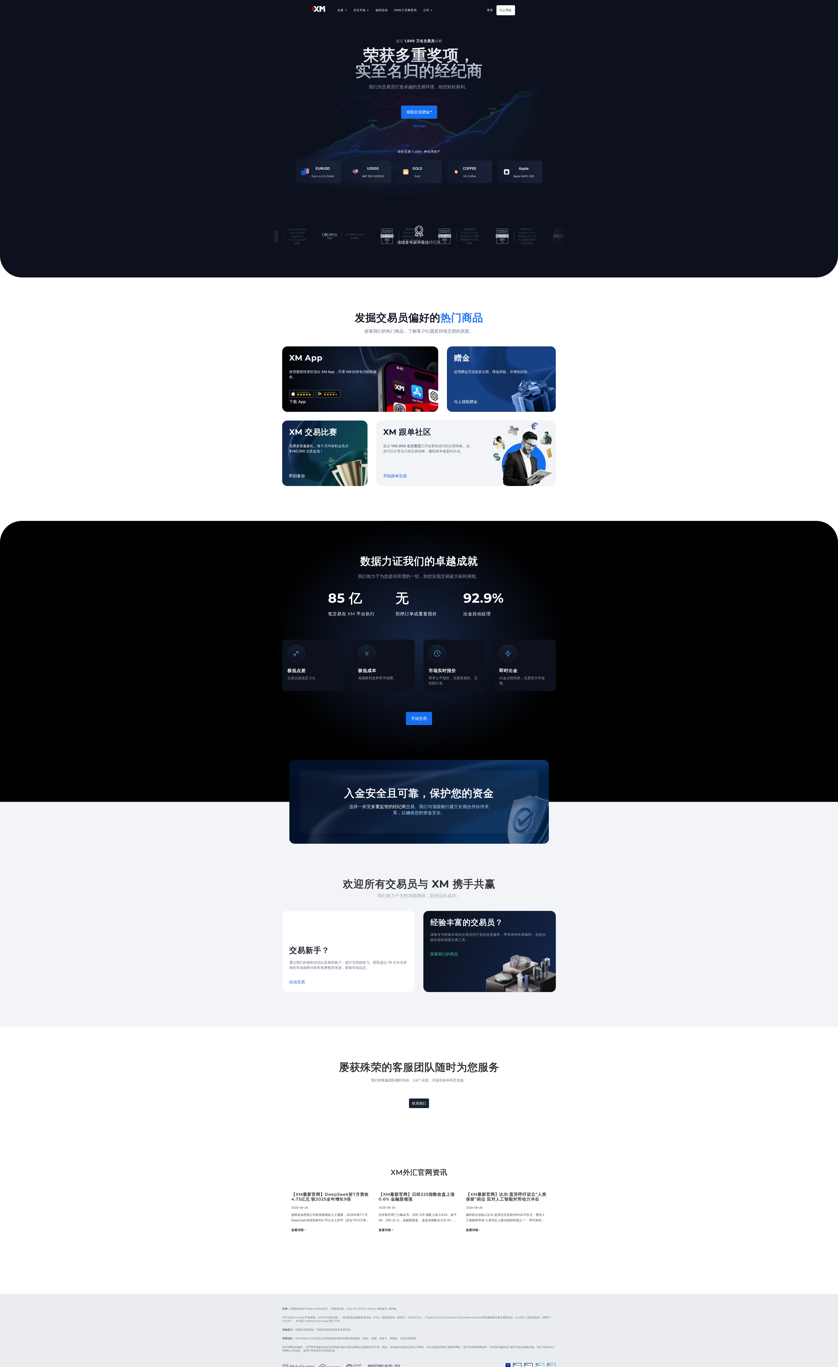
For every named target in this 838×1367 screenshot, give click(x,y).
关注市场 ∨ (361, 10)
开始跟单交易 (395, 476)
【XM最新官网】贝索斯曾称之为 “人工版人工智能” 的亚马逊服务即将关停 (506, 1197)
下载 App (297, 401)
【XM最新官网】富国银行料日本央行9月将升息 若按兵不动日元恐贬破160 (418, 1197)
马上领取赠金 (465, 401)
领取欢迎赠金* (419, 112)
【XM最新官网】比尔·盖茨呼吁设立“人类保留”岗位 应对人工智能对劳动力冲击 (331, 1197)
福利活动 (382, 10)
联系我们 (419, 1103)
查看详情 (297, 1230)
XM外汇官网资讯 (405, 10)
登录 (490, 10)
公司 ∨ (428, 10)
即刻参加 (297, 476)
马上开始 (505, 10)
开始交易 (419, 718)
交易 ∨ (342, 10)
